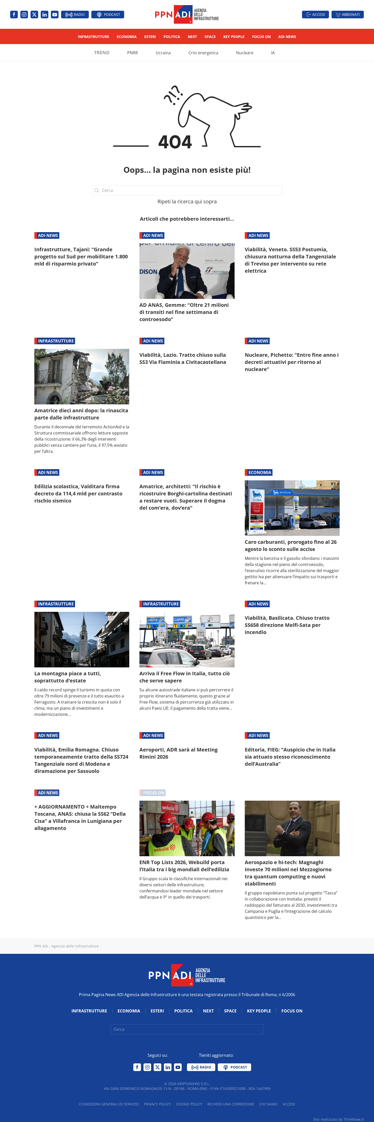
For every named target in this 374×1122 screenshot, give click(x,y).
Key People (233, 36)
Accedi (318, 14)
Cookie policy (189, 1104)
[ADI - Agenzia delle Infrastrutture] (187, 975)
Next (192, 36)
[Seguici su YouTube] (55, 14)
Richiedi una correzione (230, 1104)
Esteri (150, 36)
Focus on (261, 36)
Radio (79, 14)
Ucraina (163, 53)
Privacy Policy (157, 1104)
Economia (127, 36)
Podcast (111, 14)
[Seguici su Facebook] (14, 14)
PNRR (132, 53)
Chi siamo (268, 1104)
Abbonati (351, 14)
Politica (172, 36)
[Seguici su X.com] (34, 14)
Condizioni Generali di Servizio (109, 1104)
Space (210, 36)
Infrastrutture (93, 36)
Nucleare (244, 53)
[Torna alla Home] (187, 14)
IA (273, 53)
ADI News (287, 36)
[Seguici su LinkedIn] (44, 14)
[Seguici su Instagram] (24, 14)
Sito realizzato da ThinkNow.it (338, 1119)
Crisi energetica (203, 53)
